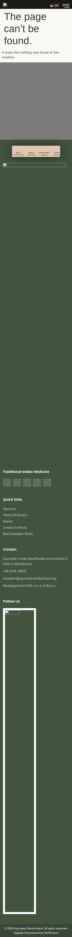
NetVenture (51, 932)
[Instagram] (17, 483)
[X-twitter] (47, 483)
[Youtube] (37, 483)
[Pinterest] (27, 483)
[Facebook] (7, 483)
